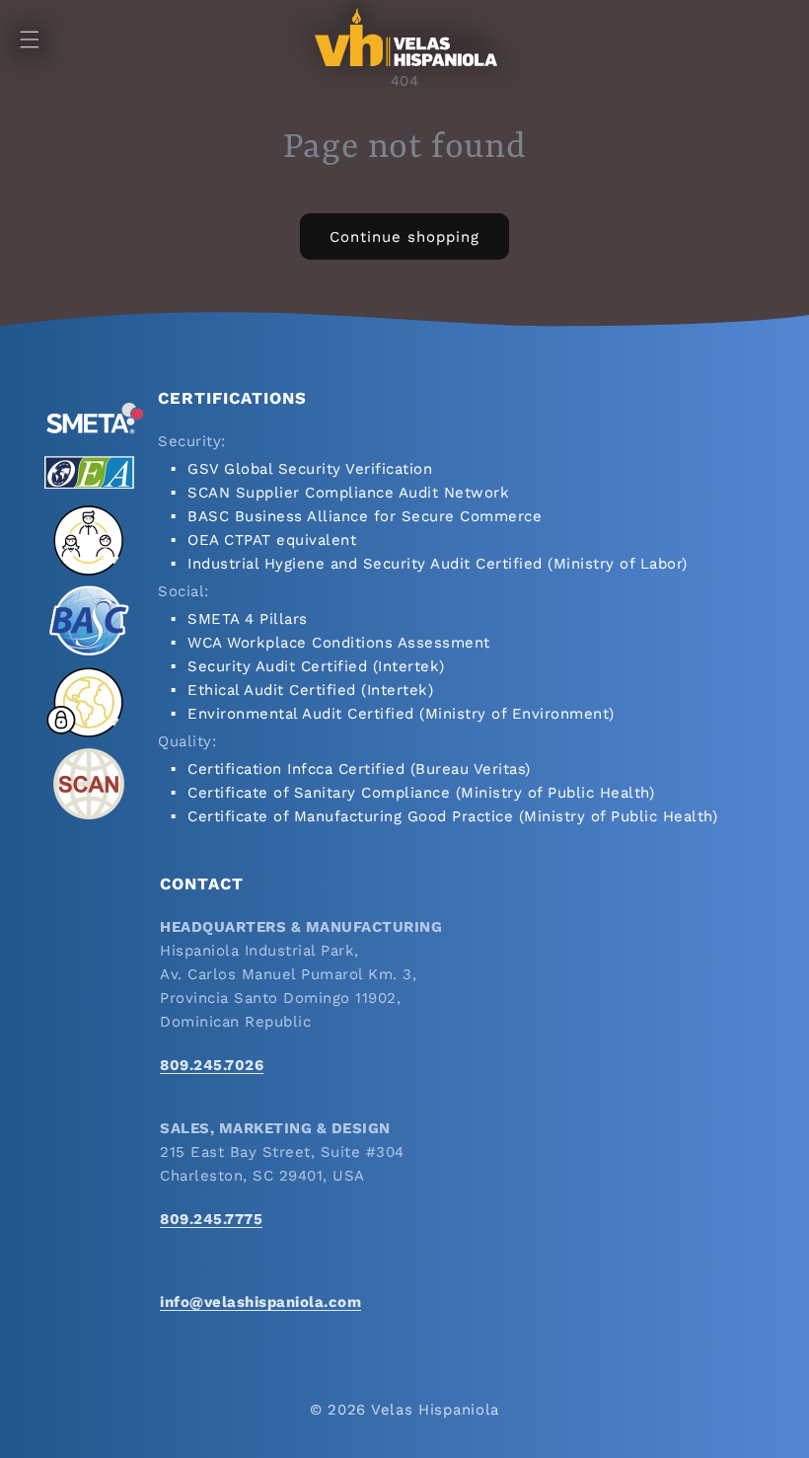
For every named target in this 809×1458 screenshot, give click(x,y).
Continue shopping (404, 237)
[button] (29, 39)
